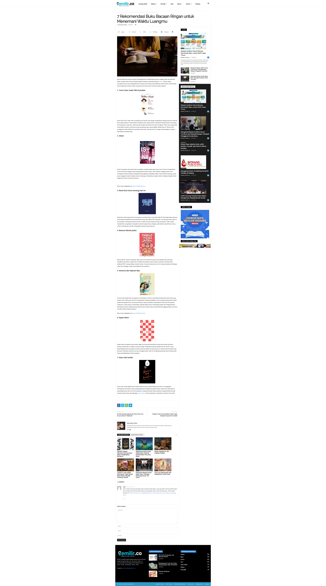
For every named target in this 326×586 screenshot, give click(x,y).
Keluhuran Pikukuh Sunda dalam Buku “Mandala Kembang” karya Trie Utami (143, 475)
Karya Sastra (184, 564)
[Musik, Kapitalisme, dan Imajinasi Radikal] (162, 443)
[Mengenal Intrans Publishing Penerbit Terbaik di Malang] (195, 162)
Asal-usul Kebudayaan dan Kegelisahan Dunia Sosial (162, 473)
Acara (137, 470)
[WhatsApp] (126, 405)
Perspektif (183, 569)
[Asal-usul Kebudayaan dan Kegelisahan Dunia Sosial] (162, 465)
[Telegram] (130, 405)
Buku (126, 12)
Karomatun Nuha (122, 24)
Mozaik (163, 4)
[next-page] (176, 435)
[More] (172, 32)
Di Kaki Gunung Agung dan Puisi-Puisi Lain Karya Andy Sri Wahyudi (130, 415)
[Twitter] (122, 405)
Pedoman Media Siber (180, 584)
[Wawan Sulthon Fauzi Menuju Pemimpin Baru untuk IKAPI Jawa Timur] (195, 41)
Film (182, 562)
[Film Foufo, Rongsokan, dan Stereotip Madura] (153, 557)
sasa (124, 487)
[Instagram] (128, 429)
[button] (208, 3)
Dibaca (153, 4)
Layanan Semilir (160, 584)
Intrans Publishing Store (138, 186)
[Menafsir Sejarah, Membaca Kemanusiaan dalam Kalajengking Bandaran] (125, 443)
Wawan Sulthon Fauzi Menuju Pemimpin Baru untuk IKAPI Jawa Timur (193, 53)
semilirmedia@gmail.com (129, 568)
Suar (171, 4)
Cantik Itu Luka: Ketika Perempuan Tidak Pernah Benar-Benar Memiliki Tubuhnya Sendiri (125, 475)
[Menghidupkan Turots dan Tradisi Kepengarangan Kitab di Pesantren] (153, 565)
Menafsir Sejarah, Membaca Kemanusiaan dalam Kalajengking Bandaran (124, 454)
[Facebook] (118, 405)
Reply (124, 498)
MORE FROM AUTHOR (137, 434)
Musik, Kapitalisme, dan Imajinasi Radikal (161, 452)
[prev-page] (174, 435)
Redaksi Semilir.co (185, 57)
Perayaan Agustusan (164, 571)
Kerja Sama (191, 584)
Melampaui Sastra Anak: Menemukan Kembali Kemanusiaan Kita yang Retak (143, 454)
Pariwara (207, 584)
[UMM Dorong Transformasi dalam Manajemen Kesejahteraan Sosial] (195, 187)
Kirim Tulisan (169, 584)
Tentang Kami (199, 584)
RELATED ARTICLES (123, 434)
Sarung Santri (143, 4)
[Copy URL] (134, 405)
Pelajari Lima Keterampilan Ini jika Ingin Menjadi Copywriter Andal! (164, 415)
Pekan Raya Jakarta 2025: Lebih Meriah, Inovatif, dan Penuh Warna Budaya (193, 146)
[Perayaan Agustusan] (153, 574)
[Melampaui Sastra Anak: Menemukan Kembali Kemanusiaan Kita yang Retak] (144, 443)
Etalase (197, 4)
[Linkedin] (130, 429)
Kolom (188, 4)
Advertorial (183, 142)
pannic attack (141, 393)
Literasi (122, 12)
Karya (179, 4)
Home (118, 12)
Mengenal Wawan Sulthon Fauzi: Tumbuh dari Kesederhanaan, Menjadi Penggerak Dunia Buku (199, 69)
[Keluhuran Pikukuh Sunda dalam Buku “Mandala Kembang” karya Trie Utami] (144, 465)
